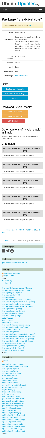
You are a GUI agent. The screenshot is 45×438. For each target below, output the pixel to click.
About (7, 241)
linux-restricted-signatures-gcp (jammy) (16, 325)
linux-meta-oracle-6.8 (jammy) (13, 348)
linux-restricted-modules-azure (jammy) (16, 304)
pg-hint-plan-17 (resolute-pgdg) (13, 419)
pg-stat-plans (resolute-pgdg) (12, 424)
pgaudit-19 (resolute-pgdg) (11, 408)
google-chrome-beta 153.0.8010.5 (14, 262)
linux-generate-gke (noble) (11, 373)
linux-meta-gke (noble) (10, 371)
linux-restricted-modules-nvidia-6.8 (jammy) (18, 341)
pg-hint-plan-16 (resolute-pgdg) (13, 426)
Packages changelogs (12, 273)
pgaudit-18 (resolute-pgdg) (11, 412)
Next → (4, 232)
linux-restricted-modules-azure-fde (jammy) (17, 306)
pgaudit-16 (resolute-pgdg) (11, 422)
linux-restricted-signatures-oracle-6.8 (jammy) (18, 336)
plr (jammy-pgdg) (8, 394)
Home (4, 9)
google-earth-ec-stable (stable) (13, 401)
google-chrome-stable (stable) (13, 403)
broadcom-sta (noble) (10, 322)
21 (30, 230)
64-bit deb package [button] (15, 116)
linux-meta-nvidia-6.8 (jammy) (13, 350)
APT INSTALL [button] (13, 121)
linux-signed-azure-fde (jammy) (13, 311)
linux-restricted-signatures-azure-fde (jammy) (18, 302)
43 (41, 230)
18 (23, 230)
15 (16, 230)
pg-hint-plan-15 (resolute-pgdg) (13, 431)
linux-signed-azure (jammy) (12, 308)
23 (35, 230)
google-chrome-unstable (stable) (14, 385)
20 (28, 230)
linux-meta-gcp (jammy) (10, 332)
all (6, 352)
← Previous (6, 230)
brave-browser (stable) (10, 382)
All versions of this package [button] (15, 93)
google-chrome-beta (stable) (12, 405)
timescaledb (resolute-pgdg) (12, 387)
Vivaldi (31, 25)
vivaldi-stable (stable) (9, 375)
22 (32, 230)
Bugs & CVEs (9, 275)
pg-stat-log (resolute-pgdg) (11, 410)
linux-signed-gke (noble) (11, 369)
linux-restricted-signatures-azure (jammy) (17, 299)
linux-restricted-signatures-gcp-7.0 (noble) (17, 288)
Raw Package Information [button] (15, 89)
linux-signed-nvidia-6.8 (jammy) (13, 343)
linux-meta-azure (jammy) (11, 315)
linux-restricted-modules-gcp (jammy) (15, 327)
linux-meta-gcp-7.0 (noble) (11, 295)
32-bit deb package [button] (15, 112)
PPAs (6, 360)
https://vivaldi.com (21, 75)
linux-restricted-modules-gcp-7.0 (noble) (16, 290)
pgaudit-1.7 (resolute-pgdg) (12, 429)
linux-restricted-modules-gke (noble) (15, 366)
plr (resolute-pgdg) (8, 389)
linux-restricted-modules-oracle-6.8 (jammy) (18, 338)
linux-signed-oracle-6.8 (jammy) (13, 345)
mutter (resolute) (8, 318)
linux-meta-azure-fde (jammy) (13, 313)
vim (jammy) (6, 283)
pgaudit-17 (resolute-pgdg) (11, 417)
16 (19, 230)
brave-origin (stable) (9, 380)
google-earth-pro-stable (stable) (13, 399)
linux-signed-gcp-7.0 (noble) (12, 292)
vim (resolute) (7, 280)
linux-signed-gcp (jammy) (11, 329)
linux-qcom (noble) (8, 297)
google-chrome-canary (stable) (13, 364)
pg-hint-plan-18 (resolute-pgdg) (13, 415)
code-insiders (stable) (10, 378)
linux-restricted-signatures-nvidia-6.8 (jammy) (18, 334)
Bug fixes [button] (15, 98)
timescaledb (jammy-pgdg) (11, 392)
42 (39, 230)
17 (21, 230)
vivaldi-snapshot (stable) (11, 396)
